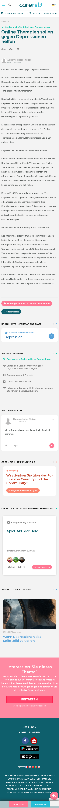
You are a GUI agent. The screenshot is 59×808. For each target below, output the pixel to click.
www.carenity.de (25, 775)
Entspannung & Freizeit (20, 375)
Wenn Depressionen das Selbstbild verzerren (22, 639)
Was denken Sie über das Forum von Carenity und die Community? (29, 479)
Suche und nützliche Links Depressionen (27, 27)
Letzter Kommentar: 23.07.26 (21, 550)
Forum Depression (16, 13)
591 (13, 567)
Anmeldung (40, 804)
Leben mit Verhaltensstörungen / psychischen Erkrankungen (25, 367)
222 (23, 567)
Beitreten (29, 699)
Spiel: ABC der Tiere (22, 531)
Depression (13, 337)
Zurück (6, 21)
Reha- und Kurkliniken (19, 381)
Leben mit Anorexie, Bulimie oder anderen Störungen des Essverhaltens (30, 389)
